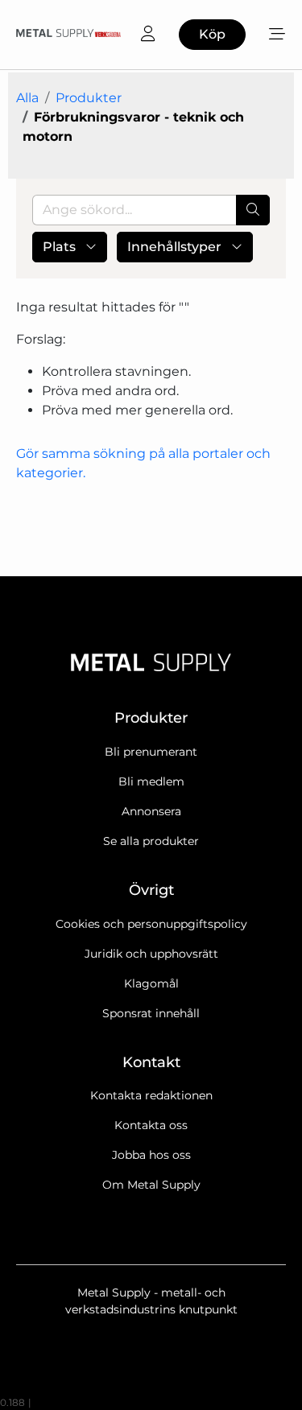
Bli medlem (151, 781)
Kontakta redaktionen (151, 1095)
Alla (27, 97)
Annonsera (151, 811)
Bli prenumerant (151, 751)
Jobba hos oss (151, 1155)
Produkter (89, 97)
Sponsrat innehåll (151, 1013)
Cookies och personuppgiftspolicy (151, 924)
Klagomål (151, 983)
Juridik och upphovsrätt (151, 953)
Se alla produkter (151, 841)
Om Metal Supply (151, 1184)
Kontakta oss (151, 1125)
